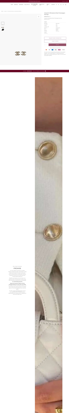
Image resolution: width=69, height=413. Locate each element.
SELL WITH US (27, 4)
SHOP (12, 4)
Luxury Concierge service (17, 290)
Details (45, 21)
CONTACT (53, 4)
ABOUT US (48, 4)
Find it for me (55, 41)
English (63, 1)
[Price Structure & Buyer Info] (49, 16)
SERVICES (16, 4)
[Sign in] (61, 4)
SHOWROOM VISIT (41, 4)
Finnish (67, 1)
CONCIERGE (21, 4)
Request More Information (55, 38)
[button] (56, 4)
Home (2, 11)
